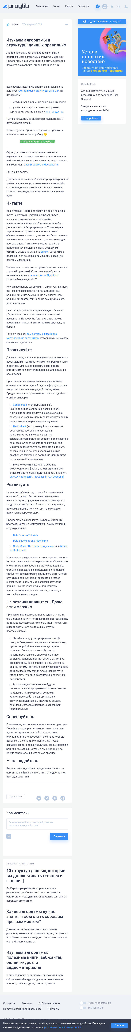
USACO (14, 476)
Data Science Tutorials (25, 535)
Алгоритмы (16, 796)
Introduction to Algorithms (44, 275)
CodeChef (58, 476)
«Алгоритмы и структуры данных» (38, 90)
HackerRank (19, 426)
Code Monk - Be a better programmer (34, 546)
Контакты (53, 1008)
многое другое (54, 111)
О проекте (9, 1003)
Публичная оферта (49, 1003)
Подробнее (91, 118)
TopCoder (38, 476)
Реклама (27, 1003)
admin (15, 24)
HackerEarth (25, 476)
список (45, 251)
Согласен (119, 1025)
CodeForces (20, 404)
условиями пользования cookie (62, 1027)
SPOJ (48, 476)
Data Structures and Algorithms (41, 164)
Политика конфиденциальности (22, 1008)
